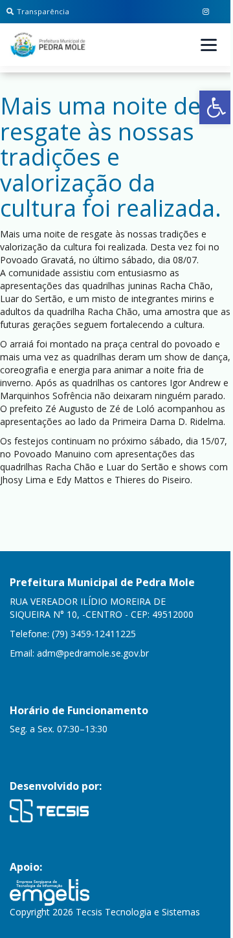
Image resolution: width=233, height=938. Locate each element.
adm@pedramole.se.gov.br (93, 653)
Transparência (43, 11)
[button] (216, 107)
